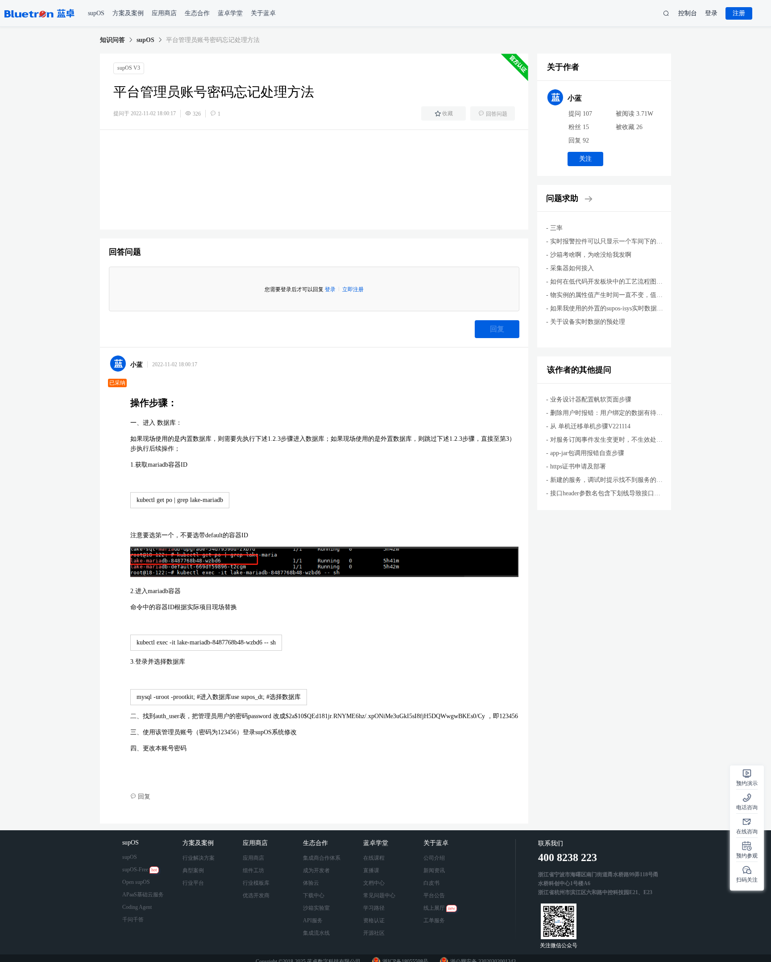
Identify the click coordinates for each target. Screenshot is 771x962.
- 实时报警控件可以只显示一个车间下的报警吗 (610, 241)
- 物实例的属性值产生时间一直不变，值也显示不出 (617, 295)
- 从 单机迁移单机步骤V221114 (588, 426)
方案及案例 (199, 843)
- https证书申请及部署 (576, 466)
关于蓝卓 (436, 843)
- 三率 (554, 228)
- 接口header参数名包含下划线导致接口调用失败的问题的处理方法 (637, 493)
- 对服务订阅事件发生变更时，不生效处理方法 (610, 439)
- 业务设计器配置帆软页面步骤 (588, 399)
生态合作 (316, 843)
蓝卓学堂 (376, 843)
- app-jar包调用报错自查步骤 (585, 453)
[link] (112, 40)
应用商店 (256, 843)
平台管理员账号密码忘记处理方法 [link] (213, 40)
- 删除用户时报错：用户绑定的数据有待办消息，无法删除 (626, 413)
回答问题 (496, 114)
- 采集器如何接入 (570, 268)
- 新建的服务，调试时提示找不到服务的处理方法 (613, 480)
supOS (145, 40)
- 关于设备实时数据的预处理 (585, 321)
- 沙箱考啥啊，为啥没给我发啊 (588, 254)
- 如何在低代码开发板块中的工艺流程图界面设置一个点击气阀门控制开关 (648, 281)
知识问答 (112, 40)
